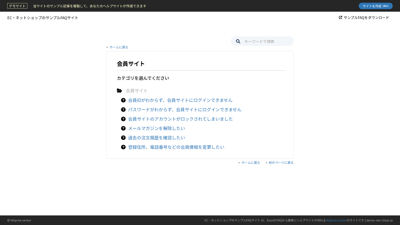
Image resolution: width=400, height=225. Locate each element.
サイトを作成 (376, 6)
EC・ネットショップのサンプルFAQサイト (42, 17)
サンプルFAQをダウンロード (366, 17)
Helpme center (336, 220)
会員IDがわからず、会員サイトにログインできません (180, 100)
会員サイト (137, 90)
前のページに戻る (281, 162)
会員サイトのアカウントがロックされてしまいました (180, 119)
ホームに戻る (119, 47)
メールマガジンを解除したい (156, 128)
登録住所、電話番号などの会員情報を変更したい (176, 147)
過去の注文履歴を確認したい (156, 137)
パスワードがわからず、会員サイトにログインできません (184, 109)
